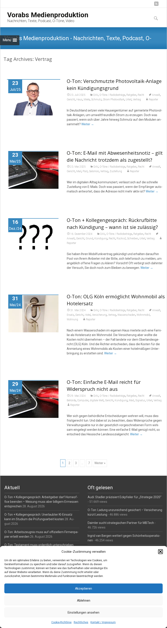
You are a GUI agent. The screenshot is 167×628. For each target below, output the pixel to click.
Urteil (129, 99)
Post (85, 171)
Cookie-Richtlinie (61, 622)
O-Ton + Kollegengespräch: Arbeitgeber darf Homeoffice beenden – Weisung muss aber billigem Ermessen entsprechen (41, 501)
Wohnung (72, 319)
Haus (79, 99)
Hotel (88, 314)
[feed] (156, 5)
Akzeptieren (83, 588)
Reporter (153, 99)
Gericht (71, 99)
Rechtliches (81, 622)
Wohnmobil (143, 314)
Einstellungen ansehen (83, 612)
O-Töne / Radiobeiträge (112, 94)
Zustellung (116, 171)
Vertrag (137, 99)
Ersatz (70, 314)
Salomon (94, 171)
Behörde (71, 400)
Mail (78, 171)
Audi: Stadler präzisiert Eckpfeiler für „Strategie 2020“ (124, 497)
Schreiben (132, 238)
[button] (160, 551)
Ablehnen (83, 600)
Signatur (140, 400)
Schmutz (96, 99)
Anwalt (156, 94)
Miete (87, 99)
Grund (89, 238)
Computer (83, 400)
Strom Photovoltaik (113, 99)
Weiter (87, 124)
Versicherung (99, 314)
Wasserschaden (126, 314)
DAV (95, 94)
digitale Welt (97, 400)
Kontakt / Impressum (103, 622)
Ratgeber (131, 94)
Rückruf (121, 238)
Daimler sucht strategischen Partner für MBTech (121, 523)
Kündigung (100, 238)
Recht (141, 94)
